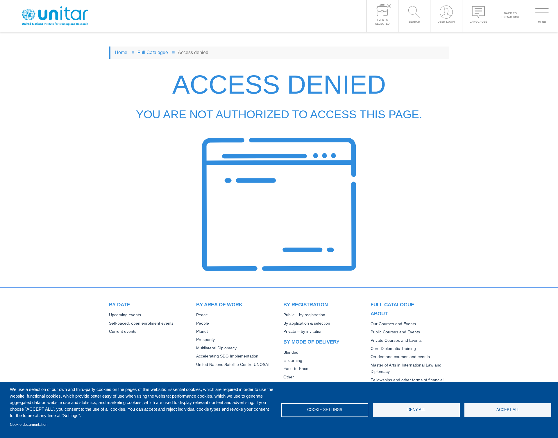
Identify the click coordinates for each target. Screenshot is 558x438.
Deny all (416, 409)
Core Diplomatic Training (393, 348)
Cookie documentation (28, 424)
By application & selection (306, 323)
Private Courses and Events (396, 340)
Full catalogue (392, 304)
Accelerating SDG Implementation (227, 356)
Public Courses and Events (395, 332)
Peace (202, 315)
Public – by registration (304, 315)
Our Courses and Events (393, 324)
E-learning (292, 360)
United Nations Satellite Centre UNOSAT (233, 364)
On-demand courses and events (400, 357)
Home (121, 52)
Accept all (507, 409)
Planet (202, 331)
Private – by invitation (303, 331)
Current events (122, 331)
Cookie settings (324, 409)
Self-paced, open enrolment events (141, 323)
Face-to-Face (295, 369)
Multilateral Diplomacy (216, 348)
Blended (290, 352)
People (202, 323)
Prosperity (205, 339)
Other (288, 377)
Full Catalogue (152, 52)
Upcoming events (125, 315)
